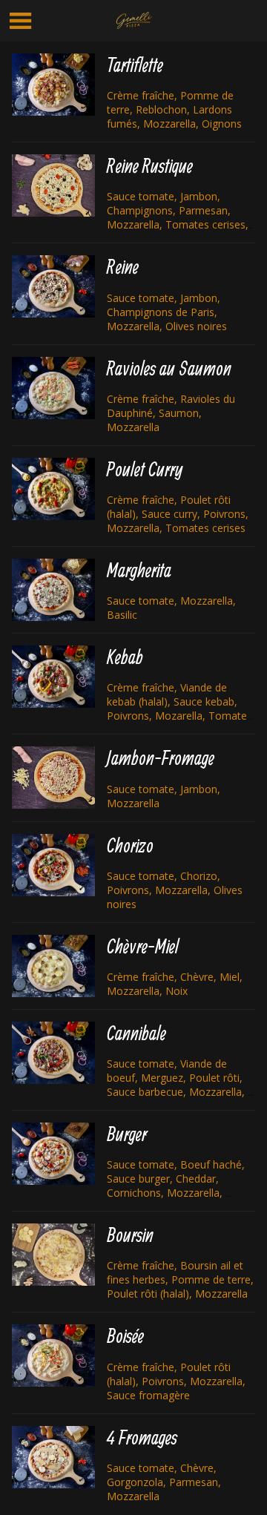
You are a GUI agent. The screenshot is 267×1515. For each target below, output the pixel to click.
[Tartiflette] (53, 84)
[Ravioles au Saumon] (53, 388)
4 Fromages (142, 1437)
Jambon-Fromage (160, 758)
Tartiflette (135, 65)
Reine (123, 266)
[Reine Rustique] (53, 185)
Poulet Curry (145, 469)
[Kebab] (53, 676)
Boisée (125, 1336)
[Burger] (53, 1154)
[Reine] (53, 286)
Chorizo (130, 845)
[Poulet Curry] (53, 489)
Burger (127, 1134)
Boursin (130, 1235)
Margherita (139, 570)
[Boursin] (53, 1254)
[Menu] (21, 21)
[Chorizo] (53, 865)
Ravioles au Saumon (169, 368)
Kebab (125, 657)
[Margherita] (53, 590)
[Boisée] (53, 1355)
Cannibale (136, 1033)
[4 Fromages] (53, 1457)
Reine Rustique (150, 166)
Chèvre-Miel (143, 946)
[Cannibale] (53, 1053)
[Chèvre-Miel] (53, 966)
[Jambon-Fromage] (53, 777)
